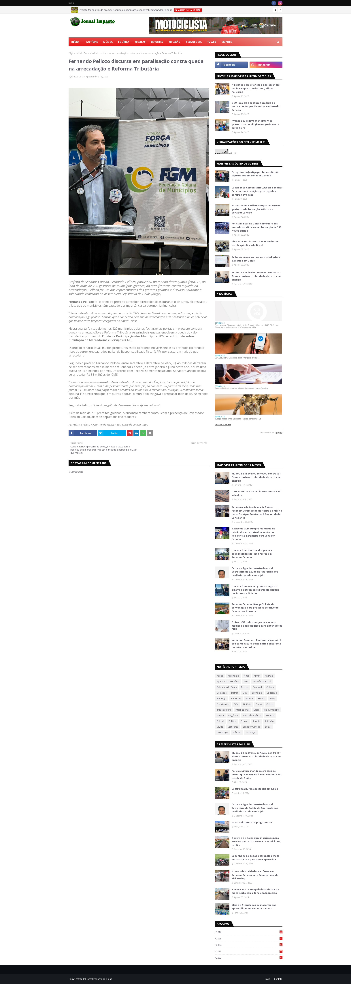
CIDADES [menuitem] (227, 41)
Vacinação (251, 732)
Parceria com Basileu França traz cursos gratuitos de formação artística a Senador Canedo (256, 209)
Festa (272, 698)
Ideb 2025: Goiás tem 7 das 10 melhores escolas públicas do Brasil (255, 243)
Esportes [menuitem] (157, 41)
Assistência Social (262, 681)
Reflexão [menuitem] (174, 41)
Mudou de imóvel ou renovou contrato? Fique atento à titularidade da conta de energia (256, 276)
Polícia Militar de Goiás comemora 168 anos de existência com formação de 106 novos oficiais (256, 227)
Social (268, 726)
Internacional (242, 709)
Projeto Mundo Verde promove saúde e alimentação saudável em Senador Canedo (126, 10)
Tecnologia (222, 732)
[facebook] (273, 3)
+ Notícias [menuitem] (91, 41)
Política (232, 721)
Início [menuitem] (75, 41)
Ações (220, 675)
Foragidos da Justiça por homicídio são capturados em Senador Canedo (255, 173)
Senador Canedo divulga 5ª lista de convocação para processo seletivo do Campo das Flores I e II (255, 607)
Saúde (220, 726)
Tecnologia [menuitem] (194, 41)
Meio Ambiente (272, 709)
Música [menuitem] (108, 41)
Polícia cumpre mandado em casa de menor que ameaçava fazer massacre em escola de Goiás (256, 774)
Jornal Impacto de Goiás (99, 979)
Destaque (222, 692)
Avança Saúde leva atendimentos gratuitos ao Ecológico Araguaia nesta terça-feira (255, 124)
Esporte (250, 698)
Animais (269, 675)
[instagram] (280, 3)
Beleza (244, 687)
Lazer (256, 709)
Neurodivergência (252, 715)
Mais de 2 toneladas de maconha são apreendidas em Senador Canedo (254, 906)
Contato (278, 979)
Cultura (270, 687)
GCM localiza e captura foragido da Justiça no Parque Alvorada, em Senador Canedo (256, 106)
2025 (249, 938)
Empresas (236, 698)
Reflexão (269, 721)
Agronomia (233, 675)
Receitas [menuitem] (140, 41)
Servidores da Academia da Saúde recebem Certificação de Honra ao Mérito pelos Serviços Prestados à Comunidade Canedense (257, 512)
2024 (249, 945)
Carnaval (257, 687)
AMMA (257, 675)
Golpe (269, 704)
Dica (245, 692)
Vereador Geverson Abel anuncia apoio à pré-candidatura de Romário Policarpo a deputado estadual (256, 643)
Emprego (221, 698)
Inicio (71, 3)
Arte (246, 681)
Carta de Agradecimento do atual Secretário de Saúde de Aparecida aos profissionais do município (255, 572)
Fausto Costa (78, 76)
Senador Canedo (252, 726)
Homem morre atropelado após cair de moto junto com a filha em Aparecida (255, 891)
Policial (220, 721)
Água (246, 675)
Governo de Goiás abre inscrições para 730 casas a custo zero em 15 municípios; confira (256, 841)
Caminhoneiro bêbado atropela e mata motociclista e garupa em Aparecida (255, 857)
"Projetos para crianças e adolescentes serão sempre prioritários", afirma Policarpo (256, 88)
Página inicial (75, 53)
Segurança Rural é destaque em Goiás (255, 788)
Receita (256, 721)
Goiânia (247, 704)
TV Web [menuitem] (211, 41)
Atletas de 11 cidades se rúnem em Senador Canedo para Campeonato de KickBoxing (255, 875)
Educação (272, 692)
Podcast (270, 715)
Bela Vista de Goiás (227, 687)
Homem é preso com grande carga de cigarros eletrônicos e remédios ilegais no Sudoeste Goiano (255, 589)
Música (220, 715)
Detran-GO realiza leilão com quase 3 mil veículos (256, 493)
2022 (249, 957)
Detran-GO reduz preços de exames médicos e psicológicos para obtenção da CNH (257, 625)
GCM (236, 704)
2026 (249, 932)
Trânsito (237, 732)
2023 (249, 951)
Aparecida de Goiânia (228, 681)
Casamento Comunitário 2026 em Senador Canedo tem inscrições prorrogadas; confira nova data (257, 191)
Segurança (233, 726)
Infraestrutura (224, 709)
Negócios (233, 715)
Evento (261, 698)
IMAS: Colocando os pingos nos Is (252, 822)
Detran (234, 692)
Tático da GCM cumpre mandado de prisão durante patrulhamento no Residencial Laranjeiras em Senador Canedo (253, 534)
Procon (244, 721)
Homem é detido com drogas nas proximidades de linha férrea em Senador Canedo (252, 553)
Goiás (259, 704)
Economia (257, 692)
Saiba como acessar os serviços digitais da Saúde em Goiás (256, 258)
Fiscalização (223, 704)
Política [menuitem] (123, 41)
